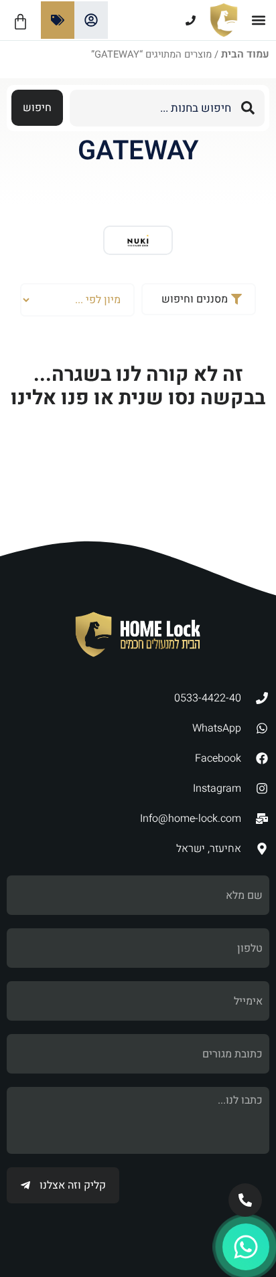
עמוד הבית (245, 54)
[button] (258, 20)
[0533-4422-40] (159, 20)
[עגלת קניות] (20, 21)
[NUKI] (138, 241)
